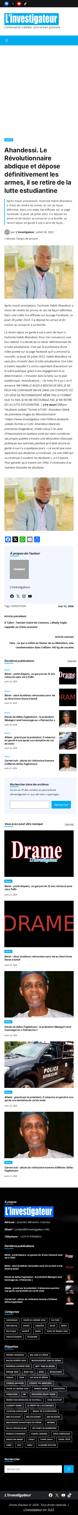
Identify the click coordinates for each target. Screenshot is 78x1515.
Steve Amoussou (61, 1434)
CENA (21, 1377)
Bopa (41, 1372)
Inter (52, 1326)
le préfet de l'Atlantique (40, 1405)
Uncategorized (14, 1337)
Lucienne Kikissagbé (16, 1411)
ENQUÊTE (39, 1326)
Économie (32, 1337)
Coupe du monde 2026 (17, 1388)
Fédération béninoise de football (24, 1400)
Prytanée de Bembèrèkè (44, 1428)
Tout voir (71, 660)
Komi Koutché (54, 1400)
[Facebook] (6, 3)
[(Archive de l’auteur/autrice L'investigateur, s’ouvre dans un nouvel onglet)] (7, 234)
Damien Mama (41, 1388)
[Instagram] (24, 596)
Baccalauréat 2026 (16, 1360)
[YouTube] (19, 3)
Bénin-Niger (56, 1372)
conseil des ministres (40, 1383)
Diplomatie (11, 1326)
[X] (13, 3)
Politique (11, 1331)
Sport (38, 1331)
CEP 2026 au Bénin (39, 1377)
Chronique (12, 1320)
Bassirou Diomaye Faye (18, 1366)
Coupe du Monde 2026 (34, 1320)
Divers (7, 670)
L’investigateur (25, 232)
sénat (31, 1439)
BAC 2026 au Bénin (39, 1355)
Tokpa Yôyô (64, 1439)
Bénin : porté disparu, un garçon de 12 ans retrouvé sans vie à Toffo (29, 675)
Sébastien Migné (14, 1439)
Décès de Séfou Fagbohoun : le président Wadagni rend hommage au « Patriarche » (29, 718)
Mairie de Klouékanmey (45, 1411)
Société (8, 140)
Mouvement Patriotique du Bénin (23, 1422)
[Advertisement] (39, 90)
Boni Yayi (28, 1372)
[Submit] (69, 1469)
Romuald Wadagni (15, 1434)
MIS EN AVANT (53, 1417)
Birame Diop (12, 1372)
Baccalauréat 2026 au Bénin (46, 1360)
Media (64, 1326)
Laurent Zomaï (14, 1405)
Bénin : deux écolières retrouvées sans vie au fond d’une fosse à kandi (29, 697)
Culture (55, 1320)
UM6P (8, 1445)
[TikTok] (25, 3)
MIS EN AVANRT (33, 1417)
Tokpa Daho (46, 1439)
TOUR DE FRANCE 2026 (57, 1331)
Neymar (51, 1422)
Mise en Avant (13, 1417)
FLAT (51, 1509)
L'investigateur (17, 1495)
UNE (19, 1445)
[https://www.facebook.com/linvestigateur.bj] (50, 1495)
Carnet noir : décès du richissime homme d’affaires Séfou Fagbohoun (29, 762)
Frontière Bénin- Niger (43, 1394)
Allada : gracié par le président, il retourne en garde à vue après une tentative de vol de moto (29, 740)
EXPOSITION (18, 606)
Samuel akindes (39, 1434)
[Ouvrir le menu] (6, 40)
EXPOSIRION (59, 1388)
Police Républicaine (16, 1428)
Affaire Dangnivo (15, 1355)
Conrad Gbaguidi (15, 1383)
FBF (24, 1394)
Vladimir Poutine (47, 1445)
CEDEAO (10, 1377)
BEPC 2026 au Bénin (45, 1366)
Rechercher (61, 805)
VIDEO (30, 1445)
